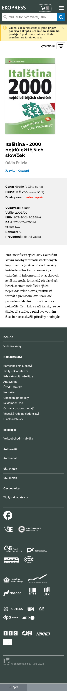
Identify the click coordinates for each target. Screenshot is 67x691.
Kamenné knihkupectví (17, 365)
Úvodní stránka (12, 387)
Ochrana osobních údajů (18, 408)
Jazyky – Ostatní (17, 170)
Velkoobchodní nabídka (18, 438)
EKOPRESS (14, 7)
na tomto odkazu (32, 37)
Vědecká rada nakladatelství (21, 413)
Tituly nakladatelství (15, 371)
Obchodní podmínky (16, 397)
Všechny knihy (12, 346)
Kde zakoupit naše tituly (18, 376)
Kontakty (8, 392)
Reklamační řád (13, 403)
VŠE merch (10, 478)
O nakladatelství (13, 419)
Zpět (14, 687)
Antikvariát (10, 381)
